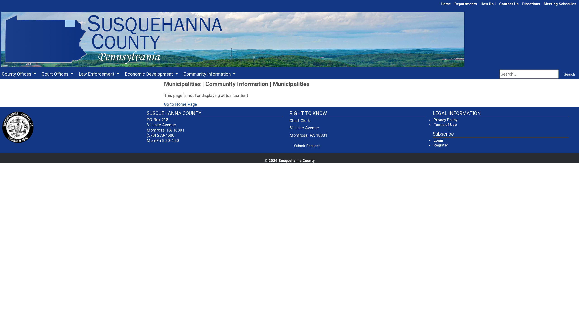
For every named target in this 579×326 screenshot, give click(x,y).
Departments (465, 4)
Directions (531, 4)
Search (569, 74)
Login (438, 140)
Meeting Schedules (560, 4)
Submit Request (308, 146)
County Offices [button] (17, 74)
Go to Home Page (180, 104)
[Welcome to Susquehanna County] (232, 40)
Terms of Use (445, 124)
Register (441, 145)
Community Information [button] (207, 74)
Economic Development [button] (149, 74)
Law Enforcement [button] (97, 74)
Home (446, 4)
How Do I (488, 4)
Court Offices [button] (55, 74)
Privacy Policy (445, 119)
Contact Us (509, 4)
